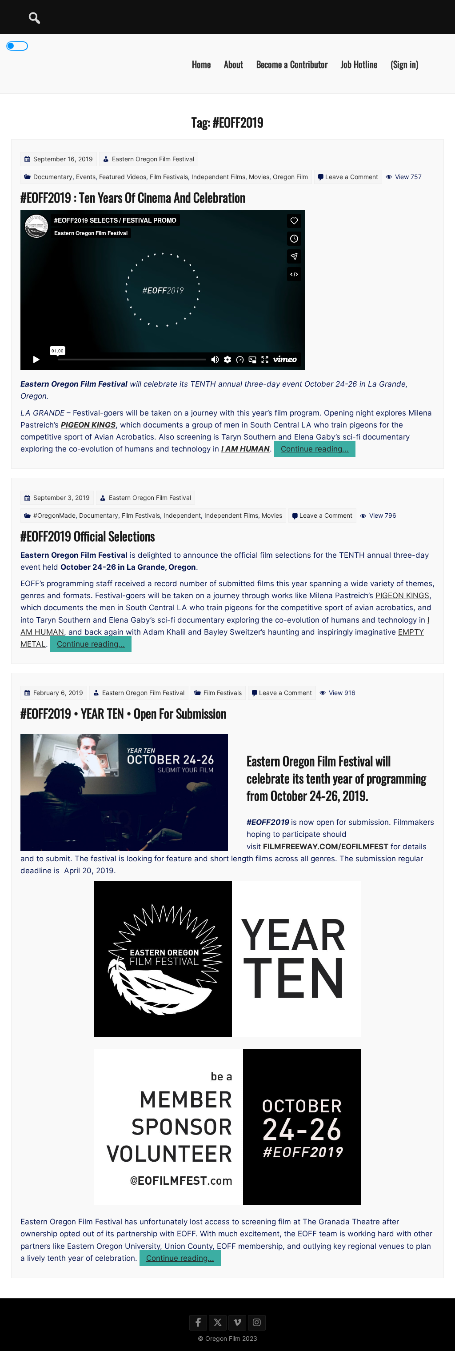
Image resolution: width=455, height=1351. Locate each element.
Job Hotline (359, 63)
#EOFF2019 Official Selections (87, 536)
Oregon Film (290, 176)
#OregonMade (54, 515)
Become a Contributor (291, 63)
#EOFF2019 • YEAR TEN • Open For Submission (123, 713)
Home (201, 63)
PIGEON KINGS (402, 595)
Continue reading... (318, 450)
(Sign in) (404, 63)
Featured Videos (122, 176)
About (233, 63)
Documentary (52, 176)
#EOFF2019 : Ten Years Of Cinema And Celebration (132, 197)
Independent (182, 515)
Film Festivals (169, 176)
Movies (259, 176)
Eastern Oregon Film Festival (153, 159)
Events (86, 176)
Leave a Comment (351, 176)
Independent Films (218, 176)
